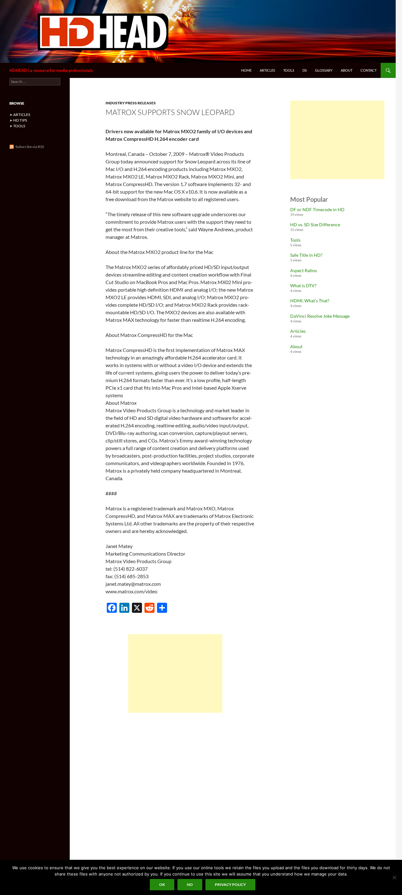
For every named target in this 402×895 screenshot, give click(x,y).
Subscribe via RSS (29, 146)
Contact (369, 70)
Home (246, 70)
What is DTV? (303, 285)
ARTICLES (21, 114)
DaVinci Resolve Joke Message (320, 316)
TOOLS (19, 126)
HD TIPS (20, 120)
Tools (288, 70)
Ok (162, 884)
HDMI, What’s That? (309, 300)
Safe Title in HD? (306, 255)
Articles (267, 70)
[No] (394, 877)
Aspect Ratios (303, 270)
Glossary (324, 70)
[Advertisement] (175, 673)
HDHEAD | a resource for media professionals (51, 70)
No (190, 884)
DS (304, 70)
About (346, 70)
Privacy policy (230, 884)
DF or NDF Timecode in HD (317, 209)
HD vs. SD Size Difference (315, 224)
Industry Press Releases (131, 103)
